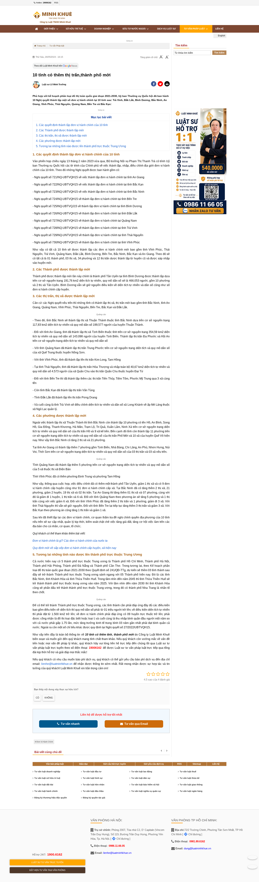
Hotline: (43, 3)
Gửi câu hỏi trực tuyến (114, 764)
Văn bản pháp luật (55, 764)
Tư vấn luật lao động (141, 771)
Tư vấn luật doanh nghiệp (47, 771)
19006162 (95, 647)
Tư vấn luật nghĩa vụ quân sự (146, 791)
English (221, 35)
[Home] (36, 29)
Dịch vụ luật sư (166, 29)
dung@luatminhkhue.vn (197, 848)
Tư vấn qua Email (135, 723)
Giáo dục (83, 764)
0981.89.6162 (197, 841)
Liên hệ (219, 29)
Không (49, 697)
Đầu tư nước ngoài (135, 29)
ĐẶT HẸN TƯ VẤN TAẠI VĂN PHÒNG (47, 870)
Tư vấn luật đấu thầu (93, 791)
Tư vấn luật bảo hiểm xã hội (145, 784)
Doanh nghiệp (103, 29)
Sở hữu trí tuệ (75, 29)
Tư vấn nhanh (69, 723)
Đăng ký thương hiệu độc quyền (50, 797)
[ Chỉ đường (119, 838)
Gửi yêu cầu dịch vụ (154, 764)
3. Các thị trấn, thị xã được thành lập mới (61, 135)
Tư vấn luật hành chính (46, 791)
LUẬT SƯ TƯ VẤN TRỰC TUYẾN (47, 862)
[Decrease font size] (161, 57)
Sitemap (197, 764)
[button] (167, 83)
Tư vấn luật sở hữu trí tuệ (47, 778)
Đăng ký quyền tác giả (94, 797)
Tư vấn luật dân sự (140, 778)
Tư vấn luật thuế (188, 771)
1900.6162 (54, 854)
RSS (56, 3)
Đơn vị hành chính (44, 742)
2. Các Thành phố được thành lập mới (60, 130)
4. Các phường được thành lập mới (58, 140)
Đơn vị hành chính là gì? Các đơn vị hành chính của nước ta (70, 540)
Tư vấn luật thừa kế (189, 778)
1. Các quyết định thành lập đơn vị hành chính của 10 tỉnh (72, 125)
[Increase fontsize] (167, 57)
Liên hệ (216, 764)
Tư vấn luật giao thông (191, 784)
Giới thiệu (50, 29)
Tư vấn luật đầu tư (92, 771)
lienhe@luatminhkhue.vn (56, 663)
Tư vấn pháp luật (195, 29)
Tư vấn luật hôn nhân (93, 784)
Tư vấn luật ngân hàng (191, 791)
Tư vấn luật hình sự (93, 778)
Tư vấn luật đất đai (43, 784)
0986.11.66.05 (117, 845)
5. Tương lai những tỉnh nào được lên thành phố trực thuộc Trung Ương (81, 146)
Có (37, 697)
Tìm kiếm (219, 52)
